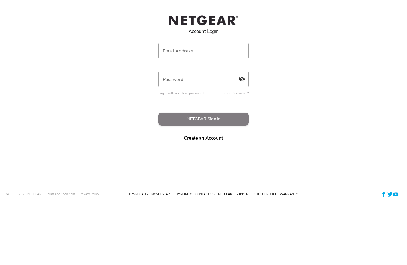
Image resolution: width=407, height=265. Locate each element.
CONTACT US (205, 194)
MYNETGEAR (160, 194)
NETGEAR (225, 194)
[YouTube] (396, 194)
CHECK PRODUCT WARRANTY (276, 194)
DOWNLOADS (138, 194)
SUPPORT (243, 194)
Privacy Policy (89, 194)
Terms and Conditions (60, 194)
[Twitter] (390, 194)
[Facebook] (384, 194)
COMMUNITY (183, 194)
